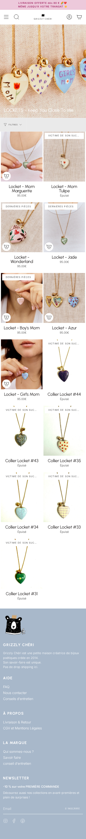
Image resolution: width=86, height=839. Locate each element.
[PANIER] (79, 17)
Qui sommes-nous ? (18, 751)
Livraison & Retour (17, 722)
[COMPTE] (69, 17)
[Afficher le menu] (6, 17)
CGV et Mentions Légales (22, 728)
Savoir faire (12, 757)
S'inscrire (72, 808)
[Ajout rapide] (6, 176)
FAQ (6, 687)
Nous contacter (15, 693)
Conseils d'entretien (18, 699)
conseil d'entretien (17, 763)
